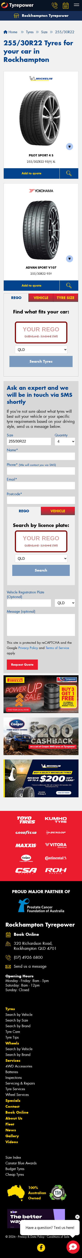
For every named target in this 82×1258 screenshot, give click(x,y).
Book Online (16, 1112)
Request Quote (22, 665)
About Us (13, 1118)
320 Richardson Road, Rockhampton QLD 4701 (35, 946)
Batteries (11, 1072)
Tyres (10, 1008)
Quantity (61, 435)
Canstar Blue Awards (21, 1163)
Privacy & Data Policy (31, 1237)
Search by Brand (17, 1026)
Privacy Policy (28, 648)
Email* (12, 479)
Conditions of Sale (58, 1237)
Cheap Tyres (14, 1174)
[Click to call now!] (54, 5)
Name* (12, 450)
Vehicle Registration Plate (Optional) (25, 594)
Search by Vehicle (18, 1014)
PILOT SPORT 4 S (41, 155)
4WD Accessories (18, 1066)
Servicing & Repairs (20, 1083)
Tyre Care (12, 1031)
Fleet (9, 1124)
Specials (12, 1100)
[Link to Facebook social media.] (41, 1248)
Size (10, 435)
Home (12, 32)
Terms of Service (57, 648)
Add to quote (31, 173)
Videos (11, 1141)
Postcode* (14, 494)
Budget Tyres (14, 1169)
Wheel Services (17, 1094)
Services (12, 1060)
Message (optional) (21, 611)
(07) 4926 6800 (28, 957)
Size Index (13, 1157)
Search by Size (16, 1020)
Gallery (12, 1136)
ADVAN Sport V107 (41, 267)
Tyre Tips (12, 1037)
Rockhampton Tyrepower (44, 15)
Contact (12, 1106)
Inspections (13, 1077)
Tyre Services (15, 1089)
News (10, 1130)
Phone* (31, 464)
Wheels (12, 1043)
